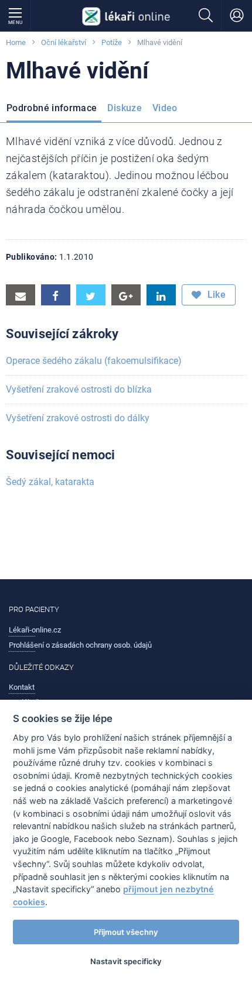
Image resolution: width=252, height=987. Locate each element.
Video (165, 108)
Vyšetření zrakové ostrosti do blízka (79, 389)
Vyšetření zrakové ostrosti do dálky (77, 418)
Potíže (111, 42)
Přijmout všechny (126, 932)
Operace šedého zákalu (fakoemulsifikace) (94, 360)
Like (215, 294)
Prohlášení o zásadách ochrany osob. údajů (80, 645)
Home (16, 42)
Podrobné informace (51, 108)
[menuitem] (54, 110)
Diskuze (124, 108)
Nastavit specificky (126, 961)
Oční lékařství (63, 42)
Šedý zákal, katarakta (50, 481)
